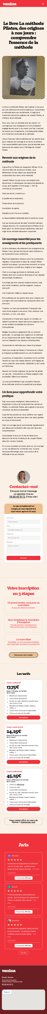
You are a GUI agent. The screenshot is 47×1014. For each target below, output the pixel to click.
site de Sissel (29, 436)
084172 (17, 496)
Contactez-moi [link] (28, 822)
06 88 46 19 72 (7, 984)
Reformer (20, 785)
